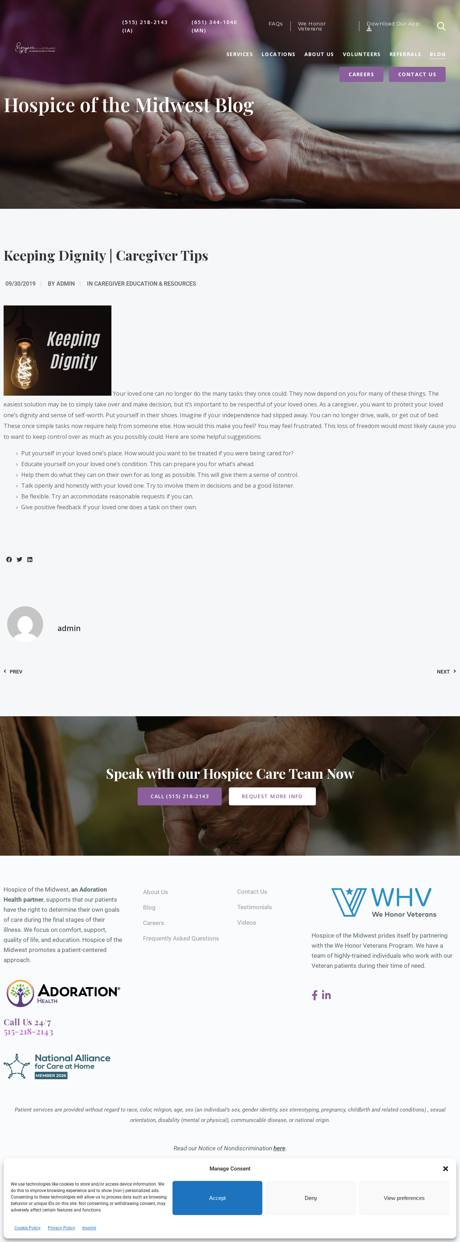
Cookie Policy (27, 1227)
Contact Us (417, 74)
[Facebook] (316, 996)
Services (239, 54)
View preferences (404, 1198)
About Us (319, 54)
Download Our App (393, 24)
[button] (445, 1168)
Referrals (406, 54)
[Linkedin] (326, 996)
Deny (311, 1198)
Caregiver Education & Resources (145, 283)
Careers (361, 74)
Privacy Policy (61, 1227)
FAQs (275, 23)
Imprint (89, 1227)
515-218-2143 (28, 1031)
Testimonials (254, 907)
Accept (217, 1198)
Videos (246, 922)
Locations (279, 54)
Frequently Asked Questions (181, 938)
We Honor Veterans (312, 26)
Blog (438, 54)
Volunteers (362, 54)
